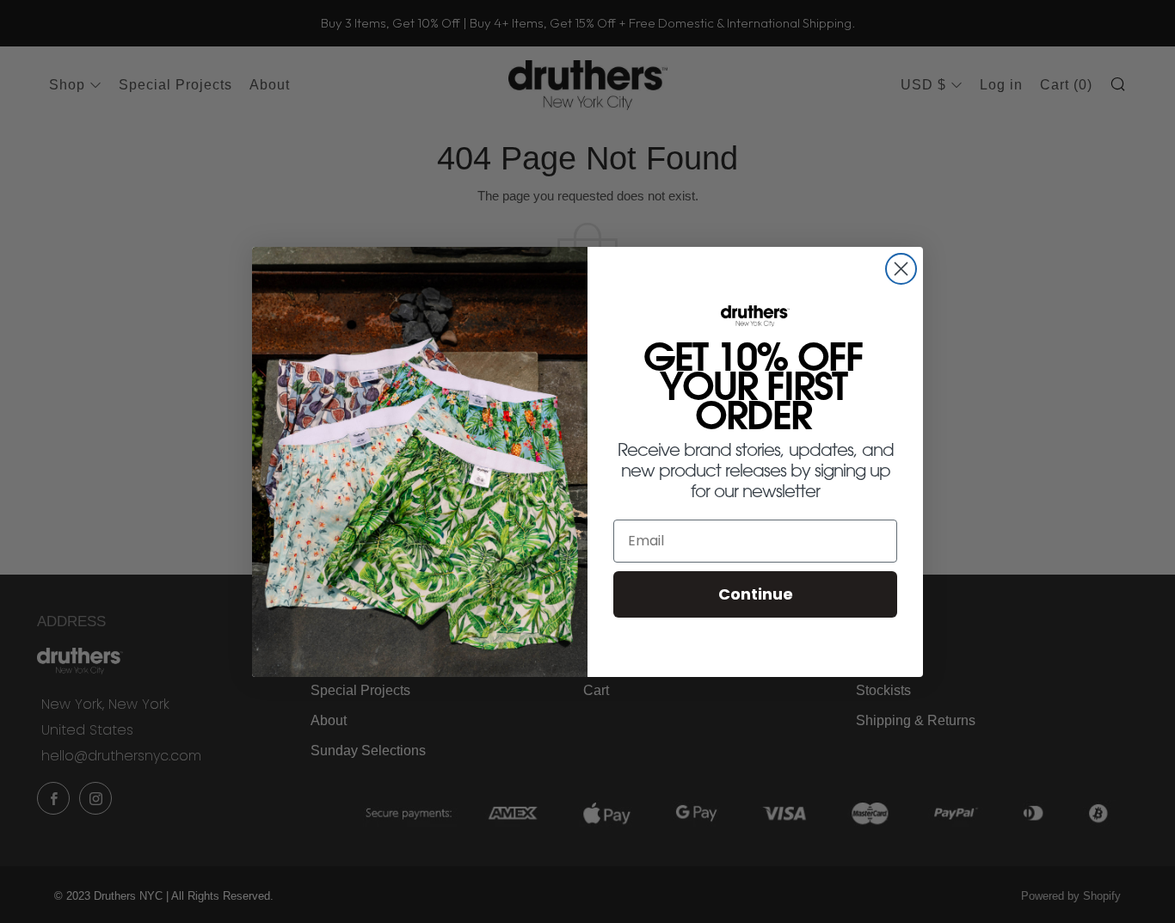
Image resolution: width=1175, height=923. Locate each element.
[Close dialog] (901, 269)
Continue (755, 594)
